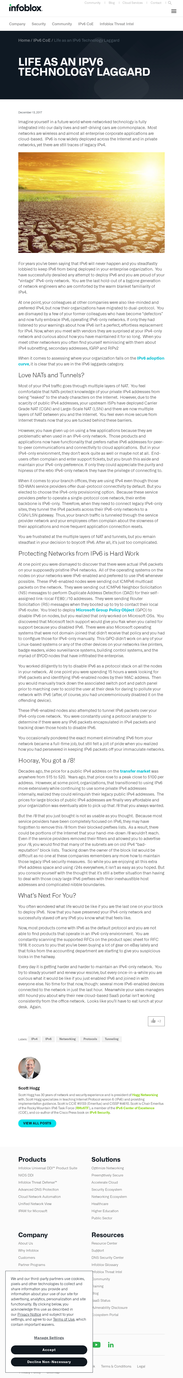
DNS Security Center (108, 1257)
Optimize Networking (108, 1168)
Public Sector (102, 1218)
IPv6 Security (100, 1113)
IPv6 (48, 1039)
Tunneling (112, 1039)
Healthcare (100, 1204)
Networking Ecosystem (109, 1197)
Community (92, 2)
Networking (67, 1039)
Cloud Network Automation (39, 1197)
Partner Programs (31, 1265)
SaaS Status (101, 1300)
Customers (26, 1257)
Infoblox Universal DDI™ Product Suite (47, 1168)
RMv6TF (82, 1108)
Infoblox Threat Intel (117, 24)
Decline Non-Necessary (49, 1362)
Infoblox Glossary (105, 1265)
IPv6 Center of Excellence (135, 1108)
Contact (156, 2)
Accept (49, 1350)
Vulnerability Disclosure (109, 1307)
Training (98, 1286)
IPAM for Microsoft (32, 1211)
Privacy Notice (29, 1314)
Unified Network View (35, 1204)
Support (98, 1250)
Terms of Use (64, 1319)
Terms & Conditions (116, 1366)
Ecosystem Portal (105, 1315)
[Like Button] (153, 1021)
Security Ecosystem (107, 1189)
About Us (25, 1243)
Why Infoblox (28, 1250)
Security (39, 24)
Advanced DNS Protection (38, 1189)
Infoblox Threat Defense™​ (37, 1182)
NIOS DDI (25, 1175)
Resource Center (104, 1243)
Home (24, 40)
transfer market (135, 771)
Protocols (90, 1039)
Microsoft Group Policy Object (105, 610)
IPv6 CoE (86, 24)
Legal (141, 1366)
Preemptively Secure (107, 1175)
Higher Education (105, 1211)
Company (17, 24)
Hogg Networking (145, 1095)
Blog (112, 2)
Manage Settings (49, 1338)
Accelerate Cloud (105, 1182)
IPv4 (34, 1039)
